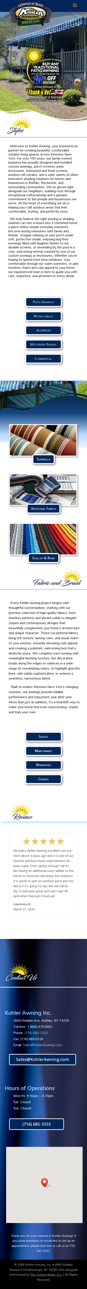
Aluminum (43, 330)
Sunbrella (43, 459)
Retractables (43, 316)
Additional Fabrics (43, 508)
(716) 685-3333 (36, 1124)
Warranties (43, 764)
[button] (45, 1182)
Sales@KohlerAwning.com (42, 1044)
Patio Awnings (43, 301)
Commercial (43, 358)
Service (43, 736)
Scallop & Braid (43, 558)
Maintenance (43, 750)
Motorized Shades (43, 344)
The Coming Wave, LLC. (46, 1274)
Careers (43, 779)
